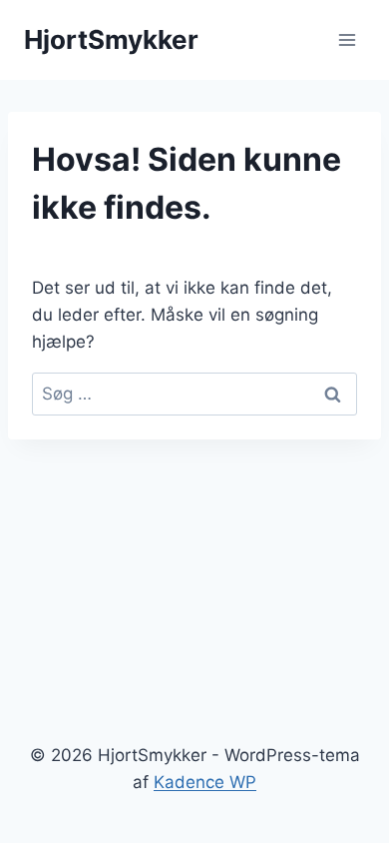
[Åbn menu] (346, 39)
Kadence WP (205, 782)
